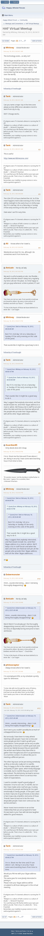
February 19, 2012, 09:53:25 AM (13, 708)
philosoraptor (12, 665)
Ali (7, 243)
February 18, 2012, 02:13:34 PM (13, 247)
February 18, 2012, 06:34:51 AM (13, 51)
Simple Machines (28, 933)
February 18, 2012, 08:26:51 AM (13, 149)
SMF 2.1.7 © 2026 (16, 933)
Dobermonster (13, 574)
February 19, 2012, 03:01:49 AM (13, 578)
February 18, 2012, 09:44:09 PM (13, 364)
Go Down (5, 41)
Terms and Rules (21, 931)
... (23, 41)
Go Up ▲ (30, 931)
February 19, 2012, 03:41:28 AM (13, 602)
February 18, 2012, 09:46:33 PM (13, 451)
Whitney (10, 47)
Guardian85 (11, 445)
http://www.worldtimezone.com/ (16, 158)
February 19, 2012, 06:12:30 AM (13, 671)
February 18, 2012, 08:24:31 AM (13, 100)
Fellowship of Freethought (12, 89)
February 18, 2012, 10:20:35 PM (13, 493)
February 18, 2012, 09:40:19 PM (13, 321)
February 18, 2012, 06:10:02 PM (13, 271)
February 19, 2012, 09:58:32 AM (13, 850)
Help (12, 931)
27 (25, 41)
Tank (8, 96)
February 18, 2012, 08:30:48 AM (13, 194)
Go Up (4, 917)
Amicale (10, 267)
